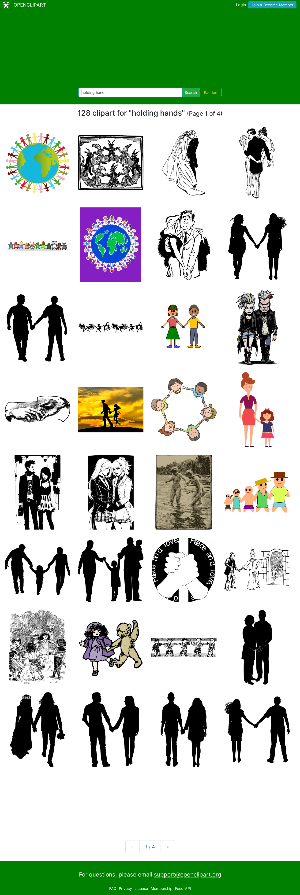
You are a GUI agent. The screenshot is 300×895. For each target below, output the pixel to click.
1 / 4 (150, 847)
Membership (161, 888)
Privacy (125, 888)
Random (211, 92)
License (141, 888)
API (188, 888)
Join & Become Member (272, 5)
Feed (179, 888)
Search (191, 92)
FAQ (112, 888)
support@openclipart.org (187, 874)
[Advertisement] (150, 49)
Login (241, 4)
